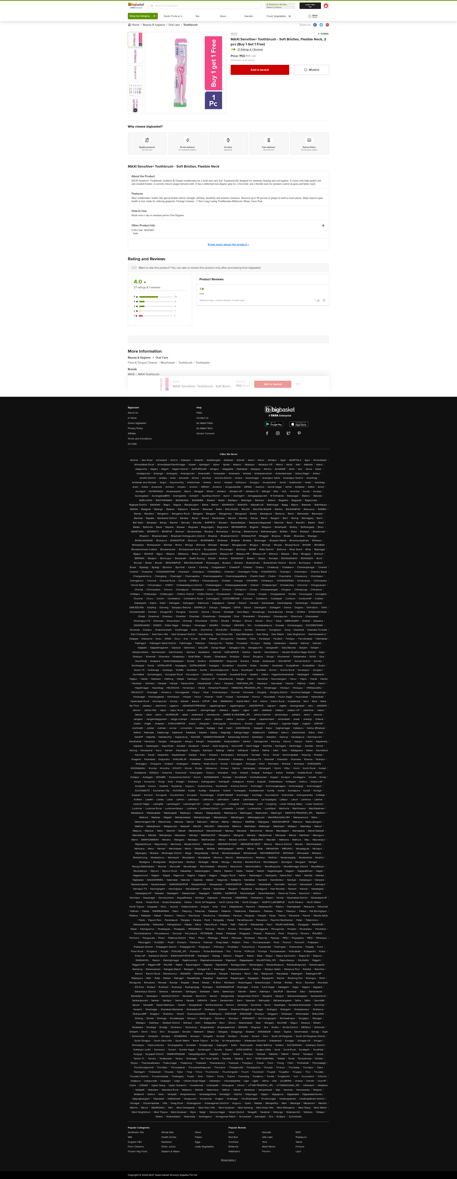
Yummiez (233, 1141)
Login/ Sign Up (310, 6)
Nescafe (266, 1132)
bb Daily (132, 443)
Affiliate (132, 433)
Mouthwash (169, 362)
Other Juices (168, 1146)
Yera (264, 1141)
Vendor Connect (205, 433)
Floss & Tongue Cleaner (143, 362)
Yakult (299, 1141)
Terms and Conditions (140, 438)
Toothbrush (186, 362)
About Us (133, 412)
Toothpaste (203, 362)
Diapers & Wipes (170, 1151)
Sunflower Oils (136, 1132)
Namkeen (166, 1141)
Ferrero (266, 1151)
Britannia (233, 1146)
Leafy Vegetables (204, 1146)
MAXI (234, 34)
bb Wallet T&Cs (204, 428)
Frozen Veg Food (137, 1151)
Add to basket (260, 70)
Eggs (197, 1141)
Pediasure (301, 1137)
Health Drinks (168, 1137)
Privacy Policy (135, 428)
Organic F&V (135, 1141)
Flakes (198, 1137)
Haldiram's (234, 1151)
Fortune (300, 1146)
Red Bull (233, 1137)
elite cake (267, 1137)
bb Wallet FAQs (204, 423)
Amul (231, 1132)
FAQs (199, 412)
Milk (130, 1137)
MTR (298, 1132)
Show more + (228, 1159)
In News (132, 417)
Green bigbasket (137, 423)
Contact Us (202, 417)
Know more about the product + (228, 244)
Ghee (198, 1132)
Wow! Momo (268, 1146)
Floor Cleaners (136, 1146)
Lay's (298, 1151)
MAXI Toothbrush (148, 374)
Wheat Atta (167, 1132)
